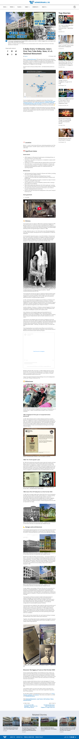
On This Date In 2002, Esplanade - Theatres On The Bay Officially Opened (30, 705)
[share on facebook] (7, 51)
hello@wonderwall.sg (30, 696)
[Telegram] (71, 737)
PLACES (19, 7)
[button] (5, 7)
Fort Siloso (39, 103)
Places (51, 699)
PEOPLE (11, 7)
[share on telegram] (7, 54)
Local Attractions (27, 700)
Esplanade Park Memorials (30, 103)
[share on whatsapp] (12, 54)
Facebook (37, 694)
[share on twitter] (16, 51)
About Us (12, 737)
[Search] (75, 7)
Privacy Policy (39, 737)
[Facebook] (69, 737)
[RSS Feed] (75, 737)
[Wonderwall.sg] (39, 2)
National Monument (31, 59)
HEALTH (44, 7)
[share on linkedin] (12, 51)
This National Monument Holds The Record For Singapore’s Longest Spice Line (48, 705)
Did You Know (47, 699)
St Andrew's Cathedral (49, 102)
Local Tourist (40, 699)
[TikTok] (65, 737)
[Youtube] (73, 737)
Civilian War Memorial (39, 102)
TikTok (53, 693)
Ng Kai (26, 56)
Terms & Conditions (29, 737)
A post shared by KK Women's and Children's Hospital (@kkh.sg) (39, 366)
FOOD (4, 7)
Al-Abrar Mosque (48, 101)
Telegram (25, 694)
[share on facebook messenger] (16, 54)
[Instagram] (67, 737)
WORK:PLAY (35, 7)
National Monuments (31, 699)
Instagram (30, 694)
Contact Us (19, 737)
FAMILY (26, 7)
